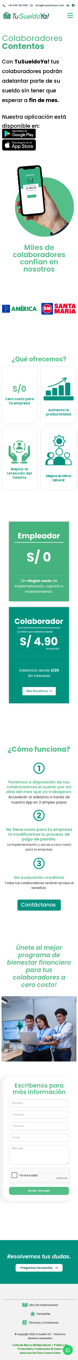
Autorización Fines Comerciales (40, 1352)
